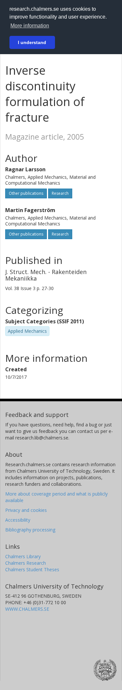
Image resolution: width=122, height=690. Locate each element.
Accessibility (17, 520)
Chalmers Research (25, 563)
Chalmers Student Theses (32, 569)
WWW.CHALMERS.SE (27, 609)
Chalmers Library (23, 556)
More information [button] (29, 25)
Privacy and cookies (26, 510)
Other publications (26, 193)
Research (60, 193)
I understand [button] (32, 42)
